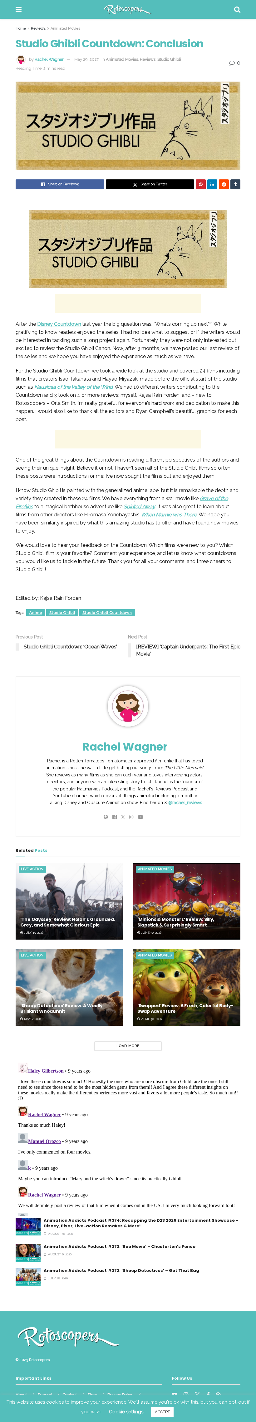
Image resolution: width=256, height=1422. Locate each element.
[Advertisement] (128, 303)
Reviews (38, 28)
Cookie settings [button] (126, 1412)
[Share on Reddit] (224, 184)
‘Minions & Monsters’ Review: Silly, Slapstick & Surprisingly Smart (175, 922)
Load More (128, 1046)
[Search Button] (237, 9)
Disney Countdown (59, 324)
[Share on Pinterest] (201, 184)
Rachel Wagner (49, 59)
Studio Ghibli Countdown (107, 612)
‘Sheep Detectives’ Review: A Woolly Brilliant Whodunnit (61, 1008)
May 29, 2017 (86, 59)
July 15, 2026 (33, 932)
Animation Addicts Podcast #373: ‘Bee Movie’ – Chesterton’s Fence (119, 1246)
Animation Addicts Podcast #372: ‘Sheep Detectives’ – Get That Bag (121, 1270)
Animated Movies (65, 28)
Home (21, 28)
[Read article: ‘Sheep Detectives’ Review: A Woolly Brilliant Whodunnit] (69, 987)
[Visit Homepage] (128, 9)
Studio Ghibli (169, 59)
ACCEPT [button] (162, 1412)
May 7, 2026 (32, 1019)
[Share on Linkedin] (212, 184)
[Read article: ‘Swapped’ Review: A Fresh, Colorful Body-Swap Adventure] (186, 987)
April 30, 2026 (151, 1019)
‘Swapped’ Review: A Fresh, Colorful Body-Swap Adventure (185, 1008)
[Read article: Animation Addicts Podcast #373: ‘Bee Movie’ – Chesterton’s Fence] (28, 1253)
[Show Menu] (19, 9)
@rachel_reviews (185, 802)
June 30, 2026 (150, 932)
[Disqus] (128, 1138)
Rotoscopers (39, 1360)
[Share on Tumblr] (235, 184)
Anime (35, 612)
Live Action (32, 869)
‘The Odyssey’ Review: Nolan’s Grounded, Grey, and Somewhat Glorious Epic (67, 922)
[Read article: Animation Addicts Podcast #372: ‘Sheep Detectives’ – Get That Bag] (28, 1277)
